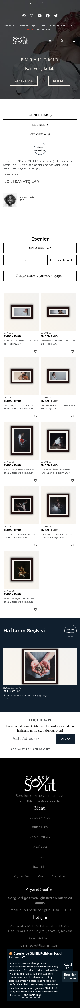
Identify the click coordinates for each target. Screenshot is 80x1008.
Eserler (59, 80)
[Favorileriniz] (51, 40)
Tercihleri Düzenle (70, 976)
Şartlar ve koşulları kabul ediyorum (30, 748)
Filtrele (25, 260)
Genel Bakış (24, 80)
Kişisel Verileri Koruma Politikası (40, 876)
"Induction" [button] (10, 534)
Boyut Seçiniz (39, 247)
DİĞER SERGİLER (40, 148)
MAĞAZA (40, 847)
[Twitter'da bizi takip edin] (56, 16)
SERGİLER (40, 827)
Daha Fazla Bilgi (31, 995)
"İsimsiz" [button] (8, 340)
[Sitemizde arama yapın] (63, 40)
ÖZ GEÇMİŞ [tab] (40, 134)
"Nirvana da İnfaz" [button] (50, 469)
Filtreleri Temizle (62, 260)
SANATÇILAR (40, 837)
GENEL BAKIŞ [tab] (40, 115)
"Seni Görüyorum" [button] (13, 469)
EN (42, 3)
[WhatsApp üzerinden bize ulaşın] (24, 16)
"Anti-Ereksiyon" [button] (13, 598)
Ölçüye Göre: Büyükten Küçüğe (39, 276)
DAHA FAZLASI (70, 631)
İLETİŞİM (40, 866)
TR (30, 3)
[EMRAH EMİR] (10, 200)
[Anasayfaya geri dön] (20, 41)
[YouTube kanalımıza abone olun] (40, 16)
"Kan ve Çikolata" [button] (13, 405)
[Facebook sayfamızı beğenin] (48, 16)
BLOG (40, 857)
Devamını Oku (11, 174)
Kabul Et (68, 966)
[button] (22, 312)
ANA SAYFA (40, 817)
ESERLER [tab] (40, 125)
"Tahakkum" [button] (47, 534)
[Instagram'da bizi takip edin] (31, 16)
